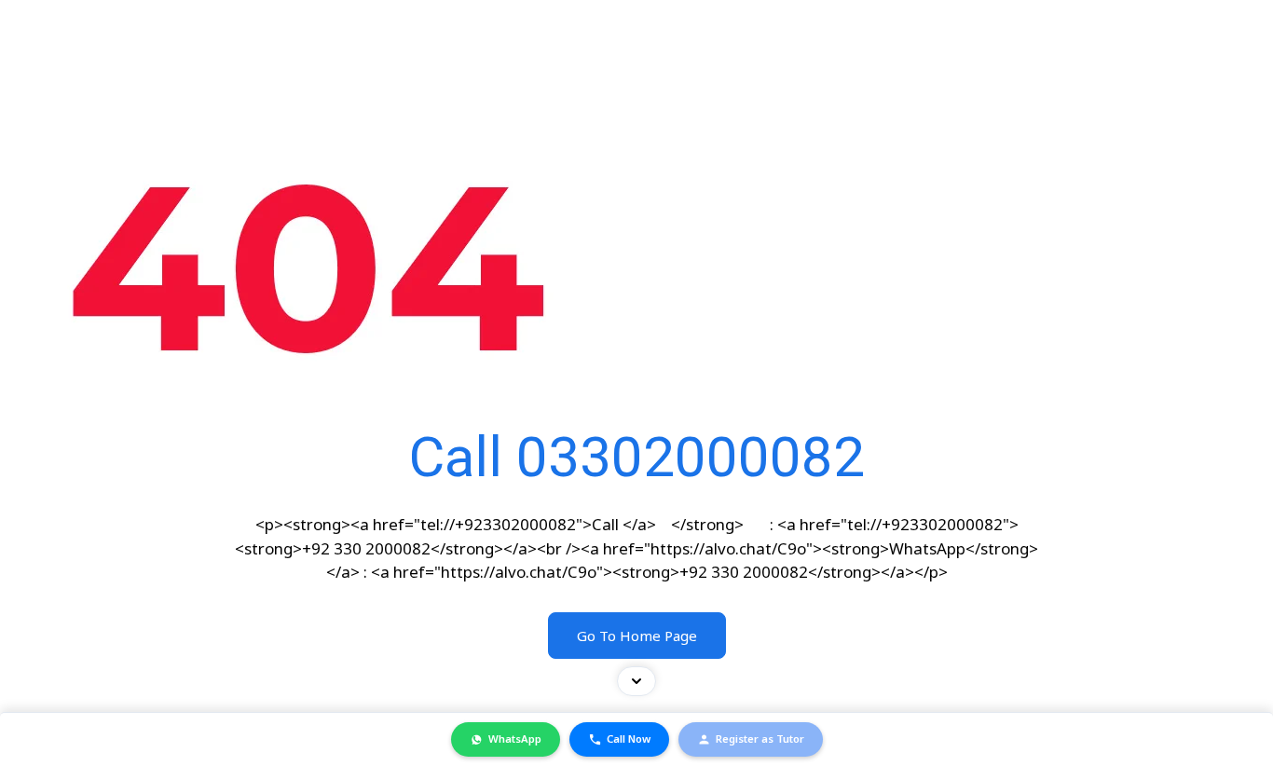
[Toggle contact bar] (636, 681)
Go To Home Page (637, 635)
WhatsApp (514, 738)
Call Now (628, 738)
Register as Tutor (760, 738)
